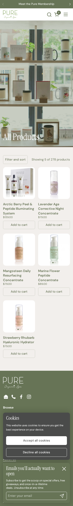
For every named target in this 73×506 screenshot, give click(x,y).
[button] (49, 14)
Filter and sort (15, 159)
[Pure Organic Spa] (10, 14)
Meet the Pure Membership (36, 3)
